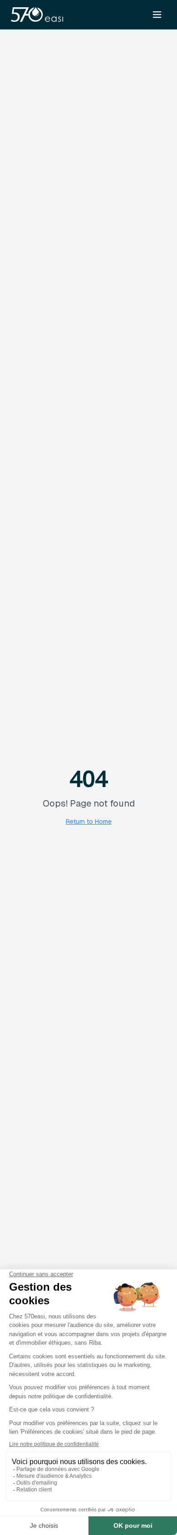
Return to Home (89, 821)
